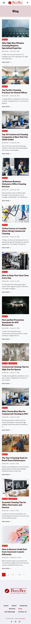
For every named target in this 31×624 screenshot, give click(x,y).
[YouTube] (19, 621)
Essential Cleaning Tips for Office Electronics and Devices (14, 505)
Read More (6, 62)
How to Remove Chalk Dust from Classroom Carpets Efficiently (14, 551)
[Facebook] (11, 621)
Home (6, 606)
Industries (23, 606)
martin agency (22, 618)
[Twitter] (15, 621)
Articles (4, 39)
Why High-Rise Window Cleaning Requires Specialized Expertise (13, 45)
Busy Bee (6, 51)
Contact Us (22, 612)
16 (19, 575)
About (14, 606)
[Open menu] (4, 2)
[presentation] (15, 28)
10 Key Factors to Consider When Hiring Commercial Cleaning (14, 231)
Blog (20, 609)
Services (12, 609)
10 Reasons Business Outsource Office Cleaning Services (14, 184)
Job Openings (9, 612)
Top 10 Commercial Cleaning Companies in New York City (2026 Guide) (15, 137)
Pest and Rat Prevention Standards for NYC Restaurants (13, 322)
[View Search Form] (27, 2)
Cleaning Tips (13, 363)
